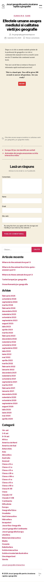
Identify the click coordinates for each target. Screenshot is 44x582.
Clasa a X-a (7, 479)
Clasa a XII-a (7, 486)
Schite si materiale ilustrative (15, 553)
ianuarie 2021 (8, 391)
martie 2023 (7, 333)
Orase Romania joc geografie (15, 284)
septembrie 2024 (9, 302)
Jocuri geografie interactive (13, 565)
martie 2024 (7, 305)
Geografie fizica (9, 510)
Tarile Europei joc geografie (14, 279)
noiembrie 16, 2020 (14, 38)
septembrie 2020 (9, 403)
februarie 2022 (8, 366)
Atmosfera (6, 455)
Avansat (5, 461)
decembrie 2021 (9, 373)
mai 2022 (6, 357)
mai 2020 (6, 416)
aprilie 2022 (7, 360)
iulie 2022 (6, 351)
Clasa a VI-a (19, 16)
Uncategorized (8, 556)
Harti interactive (9, 516)
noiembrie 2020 (9, 397)
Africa (4, 439)
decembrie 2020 (9, 394)
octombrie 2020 (9, 400)
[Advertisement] (22, 111)
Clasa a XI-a (7, 482)
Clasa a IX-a (7, 464)
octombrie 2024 (9, 299)
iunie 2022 (6, 354)
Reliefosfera (7, 547)
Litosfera (6, 535)
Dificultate (6, 504)
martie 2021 (7, 385)
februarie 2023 (8, 336)
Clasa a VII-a (7, 473)
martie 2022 (7, 363)
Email (4, 206)
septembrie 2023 (9, 320)
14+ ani (5, 430)
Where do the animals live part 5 (16, 262)
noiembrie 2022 (9, 342)
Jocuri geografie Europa (13, 532)
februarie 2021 (8, 388)
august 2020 (7, 406)
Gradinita (6, 513)
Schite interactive (10, 550)
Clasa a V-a (7, 467)
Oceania (5, 544)
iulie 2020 (6, 409)
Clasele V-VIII (8, 498)
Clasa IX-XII (7, 489)
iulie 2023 (6, 326)
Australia (6, 458)
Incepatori (6, 522)
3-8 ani (5, 433)
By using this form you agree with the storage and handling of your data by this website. (21, 227)
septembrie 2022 (9, 348)
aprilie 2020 (7, 419)
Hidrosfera (7, 519)
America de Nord (9, 442)
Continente (7, 501)
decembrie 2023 (9, 311)
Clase (27, 16)
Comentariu (6, 177)
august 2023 (7, 323)
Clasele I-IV (7, 495)
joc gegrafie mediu (22, 140)
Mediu (5, 541)
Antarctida (7, 449)
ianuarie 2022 (8, 370)
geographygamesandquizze (24, 35)
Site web (5, 216)
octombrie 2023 (9, 317)
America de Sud (9, 446)
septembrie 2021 (9, 382)
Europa (5, 507)
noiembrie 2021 (9, 376)
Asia (4, 452)
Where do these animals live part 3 (17, 275)
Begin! (22, 84)
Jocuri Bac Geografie (11, 526)
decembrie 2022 (9, 339)
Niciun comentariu (32, 38)
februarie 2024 (8, 308)
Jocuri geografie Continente (14, 529)
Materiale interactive (11, 538)
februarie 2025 (8, 296)
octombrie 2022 (9, 345)
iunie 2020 (6, 413)
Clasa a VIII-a (8, 476)
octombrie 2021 (9, 379)
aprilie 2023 (7, 330)
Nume (4, 197)
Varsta (5, 559)
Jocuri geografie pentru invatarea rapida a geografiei (22, 5)
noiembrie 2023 (9, 314)
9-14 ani (5, 436)
